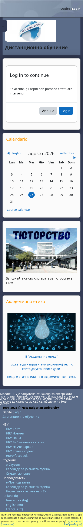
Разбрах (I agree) (73, 524)
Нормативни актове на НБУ (26, 491)
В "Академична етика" (41, 356)
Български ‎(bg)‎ (17, 500)
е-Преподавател (18, 482)
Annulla (48, 110)
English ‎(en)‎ (14, 505)
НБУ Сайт (13, 429)
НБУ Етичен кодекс (20, 451)
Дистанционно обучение (21, 417)
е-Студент (13, 464)
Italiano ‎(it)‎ (10, 496)
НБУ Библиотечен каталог (25, 442)
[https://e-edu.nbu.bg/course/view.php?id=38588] (41, 331)
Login (76, 9)
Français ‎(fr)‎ (14, 509)
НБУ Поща (13, 438)
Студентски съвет (19, 473)
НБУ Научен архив (19, 447)
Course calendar (18, 210)
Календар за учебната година (28, 469)
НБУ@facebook (16, 456)
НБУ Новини (15, 433)
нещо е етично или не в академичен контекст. (41, 377)
